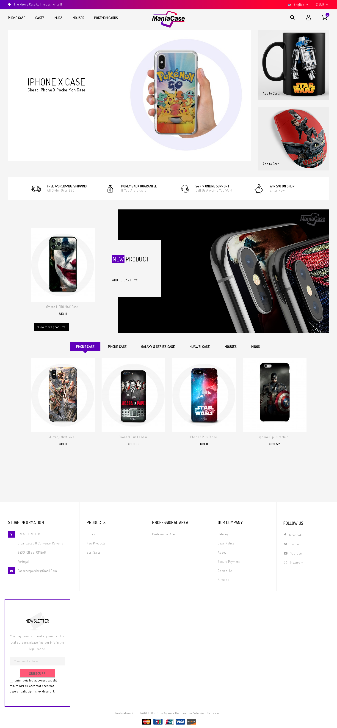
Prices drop (94, 534)
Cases (39, 18)
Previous (12, 93)
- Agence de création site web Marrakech (191, 713)
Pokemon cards (106, 18)
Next (247, 93)
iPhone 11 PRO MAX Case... (63, 307)
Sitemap (223, 580)
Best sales (93, 552)
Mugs (59, 18)
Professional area (164, 534)
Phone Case (16, 18)
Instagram (296, 562)
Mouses (78, 18)
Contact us (225, 571)
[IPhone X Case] (129, 95)
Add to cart (121, 280)
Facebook (295, 535)
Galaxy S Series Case (158, 346)
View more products (51, 327)
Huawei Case (200, 346)
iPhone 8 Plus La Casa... (133, 437)
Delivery (223, 534)
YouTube (296, 553)
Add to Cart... (272, 93)
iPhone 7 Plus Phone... (204, 437)
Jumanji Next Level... (63, 437)
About (222, 552)
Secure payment (229, 561)
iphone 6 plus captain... (274, 437)
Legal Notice (226, 543)
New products (96, 543)
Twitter (295, 544)
